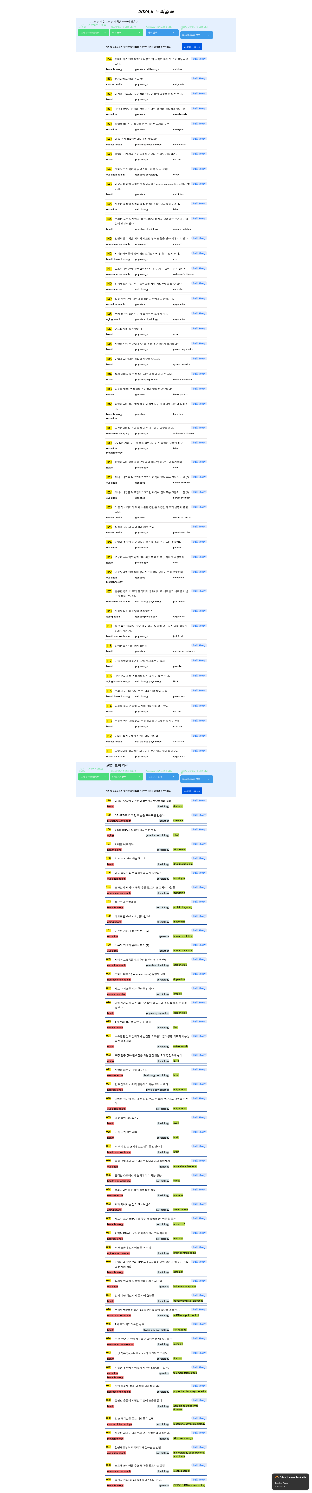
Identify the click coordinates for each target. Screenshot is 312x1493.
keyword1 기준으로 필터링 (123, 27)
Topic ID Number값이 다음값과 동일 (92, 26)
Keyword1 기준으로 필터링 (123, 771)
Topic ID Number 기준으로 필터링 (91, 770)
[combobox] (93, 32)
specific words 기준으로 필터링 (194, 28)
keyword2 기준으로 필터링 (159, 27)
